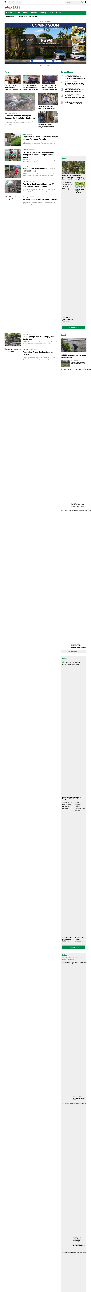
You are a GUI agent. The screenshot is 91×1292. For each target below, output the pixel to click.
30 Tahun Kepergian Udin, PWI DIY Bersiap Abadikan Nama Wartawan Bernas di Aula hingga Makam (75, 90)
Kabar (24, 134)
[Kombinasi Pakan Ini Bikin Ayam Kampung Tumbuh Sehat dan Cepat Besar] (20, 102)
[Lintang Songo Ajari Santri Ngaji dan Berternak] (13, 339)
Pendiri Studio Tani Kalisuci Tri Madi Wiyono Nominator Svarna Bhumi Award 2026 (75, 96)
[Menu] (6, 2)
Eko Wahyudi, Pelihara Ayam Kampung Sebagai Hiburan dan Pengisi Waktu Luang (39, 154)
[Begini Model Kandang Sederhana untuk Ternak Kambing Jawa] (48, 117)
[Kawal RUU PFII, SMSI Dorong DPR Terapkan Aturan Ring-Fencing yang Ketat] (13, 79)
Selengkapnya (73, 327)
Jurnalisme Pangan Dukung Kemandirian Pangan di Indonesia (79, 1099)
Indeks (19, 2)
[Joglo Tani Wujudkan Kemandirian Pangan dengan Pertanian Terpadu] (13, 139)
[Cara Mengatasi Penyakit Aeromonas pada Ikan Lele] (80, 869)
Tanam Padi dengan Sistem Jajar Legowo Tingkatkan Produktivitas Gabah (78, 505)
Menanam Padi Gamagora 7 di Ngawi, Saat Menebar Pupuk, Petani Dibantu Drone (78, 646)
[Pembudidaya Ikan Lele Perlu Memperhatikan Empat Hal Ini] (73, 728)
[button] (82, 2)
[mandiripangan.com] (12, 7)
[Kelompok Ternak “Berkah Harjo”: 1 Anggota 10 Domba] (48, 99)
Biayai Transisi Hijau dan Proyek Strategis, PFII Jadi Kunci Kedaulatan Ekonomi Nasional (31, 87)
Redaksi (11, 2)
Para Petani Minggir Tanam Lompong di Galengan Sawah (73, 356)
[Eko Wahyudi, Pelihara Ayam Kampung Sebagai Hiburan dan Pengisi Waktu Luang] (13, 155)
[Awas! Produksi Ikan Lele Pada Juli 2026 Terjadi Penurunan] (67, 869)
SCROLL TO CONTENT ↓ (45, 65)
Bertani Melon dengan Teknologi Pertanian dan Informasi (79, 190)
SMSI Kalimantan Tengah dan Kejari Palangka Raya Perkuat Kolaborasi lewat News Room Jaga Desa (74, 84)
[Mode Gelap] (85, 2)
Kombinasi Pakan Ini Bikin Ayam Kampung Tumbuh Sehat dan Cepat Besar (19, 118)
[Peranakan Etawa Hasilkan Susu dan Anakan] (13, 415)
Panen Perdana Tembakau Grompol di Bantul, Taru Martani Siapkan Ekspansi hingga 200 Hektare (75, 77)
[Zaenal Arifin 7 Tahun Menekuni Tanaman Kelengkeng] (67, 249)
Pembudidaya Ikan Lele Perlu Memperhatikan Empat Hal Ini (71, 798)
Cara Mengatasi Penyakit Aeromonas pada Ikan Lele (80, 939)
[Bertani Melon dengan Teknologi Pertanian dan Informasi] (80, 185)
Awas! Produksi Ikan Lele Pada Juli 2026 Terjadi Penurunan (67, 939)
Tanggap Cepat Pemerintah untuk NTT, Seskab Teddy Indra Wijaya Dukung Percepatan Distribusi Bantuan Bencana (49, 87)
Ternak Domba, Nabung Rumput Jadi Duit (40, 199)
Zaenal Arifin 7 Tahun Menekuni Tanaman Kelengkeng (67, 319)
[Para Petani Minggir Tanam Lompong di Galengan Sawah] (73, 345)
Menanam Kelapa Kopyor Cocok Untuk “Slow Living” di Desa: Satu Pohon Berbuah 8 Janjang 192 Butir (73, 177)
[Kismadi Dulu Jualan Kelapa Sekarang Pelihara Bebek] (13, 171)
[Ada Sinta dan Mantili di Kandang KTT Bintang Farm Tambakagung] (13, 186)
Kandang (7, 113)
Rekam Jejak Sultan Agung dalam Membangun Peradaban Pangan (79, 1240)
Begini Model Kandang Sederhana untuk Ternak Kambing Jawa (46, 126)
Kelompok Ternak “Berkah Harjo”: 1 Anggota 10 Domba (46, 107)
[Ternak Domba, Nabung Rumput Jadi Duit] (13, 263)
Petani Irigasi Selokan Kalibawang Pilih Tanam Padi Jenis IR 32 (78, 363)
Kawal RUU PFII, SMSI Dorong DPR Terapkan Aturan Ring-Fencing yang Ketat (12, 87)
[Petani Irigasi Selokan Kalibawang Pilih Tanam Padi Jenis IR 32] (65, 363)
